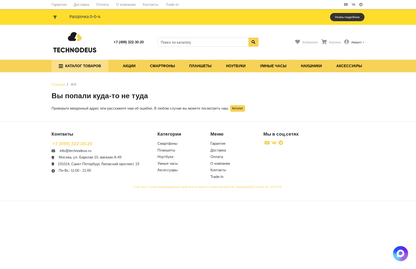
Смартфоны (162, 66)
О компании (126, 4)
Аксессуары (349, 66)
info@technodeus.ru (75, 151)
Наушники (311, 66)
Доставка (81, 4)
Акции (129, 66)
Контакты (150, 4)
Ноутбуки (236, 66)
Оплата (102, 4)
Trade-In (172, 4)
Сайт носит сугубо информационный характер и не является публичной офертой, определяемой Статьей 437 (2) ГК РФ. (208, 186)
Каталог (237, 108)
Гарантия (59, 4)
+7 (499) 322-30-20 (129, 42)
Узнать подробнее (347, 17)
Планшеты (200, 66)
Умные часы (273, 66)
